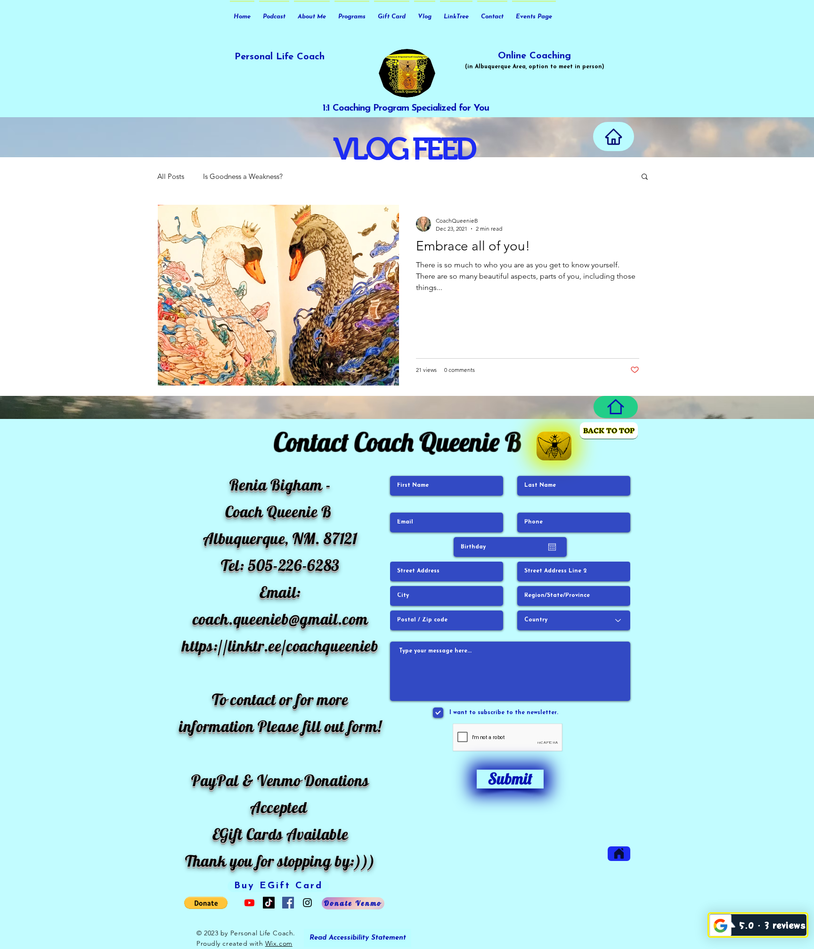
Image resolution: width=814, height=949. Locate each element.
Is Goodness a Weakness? (243, 176)
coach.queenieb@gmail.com (280, 618)
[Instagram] (307, 903)
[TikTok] (269, 903)
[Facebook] (288, 903)
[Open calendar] (552, 547)
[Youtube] (249, 903)
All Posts (170, 176)
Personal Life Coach (280, 57)
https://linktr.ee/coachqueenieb (280, 645)
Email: (280, 592)
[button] (644, 177)
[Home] (613, 136)
